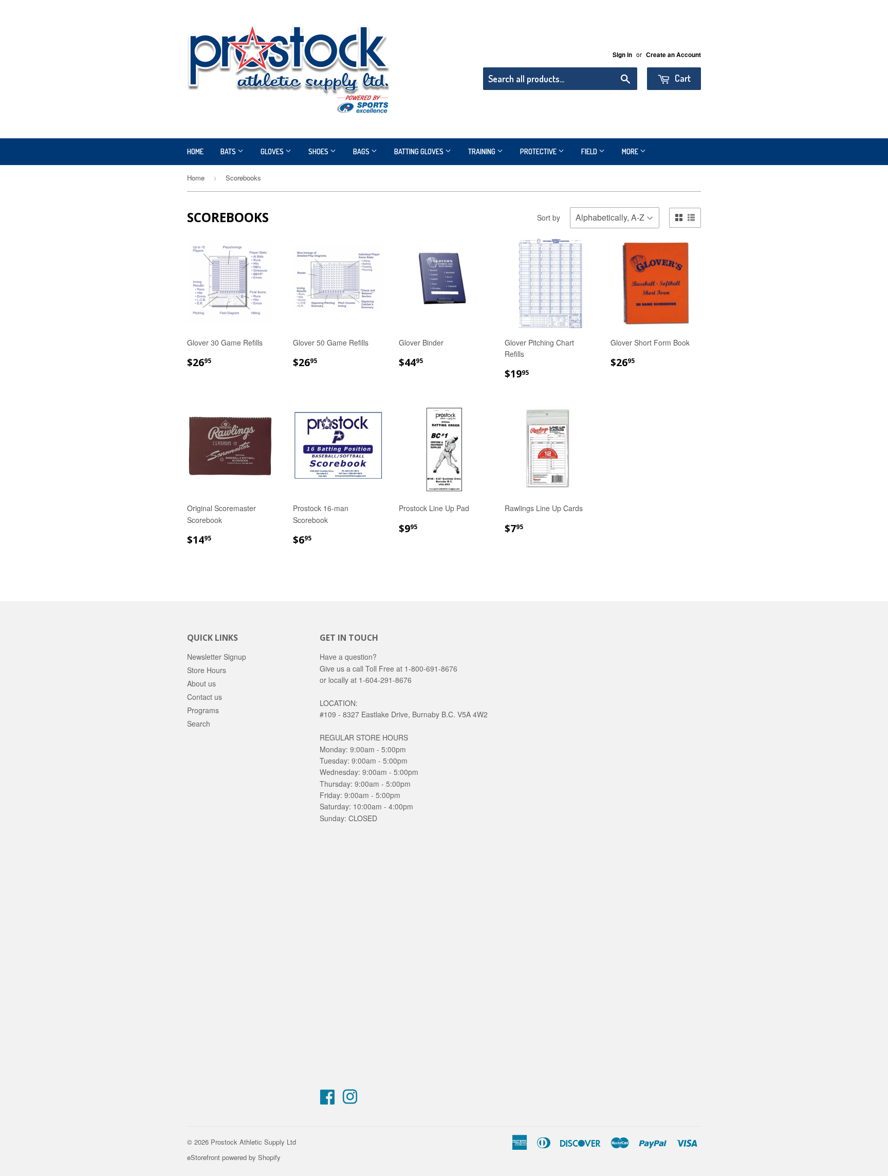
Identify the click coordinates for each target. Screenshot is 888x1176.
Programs (203, 710)
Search (198, 723)
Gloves (273, 151)
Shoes (319, 151)
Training (482, 151)
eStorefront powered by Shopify (234, 1157)
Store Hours (206, 670)
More (631, 151)
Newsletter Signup (216, 657)
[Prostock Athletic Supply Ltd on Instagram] (350, 1100)
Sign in (622, 54)
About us (201, 683)
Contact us (204, 697)
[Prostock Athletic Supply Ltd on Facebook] (327, 1100)
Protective (539, 151)
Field (590, 151)
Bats (228, 151)
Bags (362, 151)
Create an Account (673, 54)
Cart (682, 78)
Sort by (548, 217)
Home (195, 151)
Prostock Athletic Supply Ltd (253, 1142)
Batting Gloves (419, 151)
